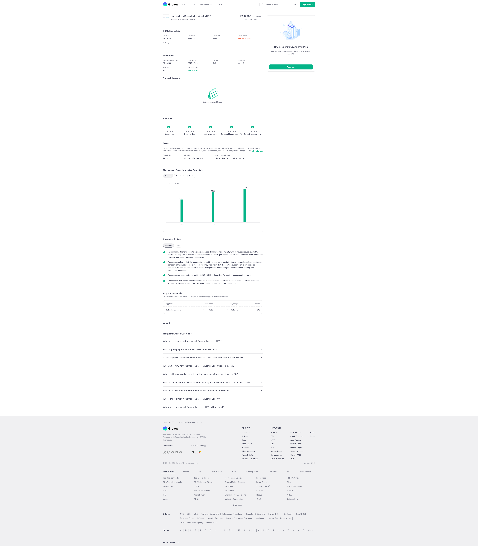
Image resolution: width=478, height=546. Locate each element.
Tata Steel (229, 486)
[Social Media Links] (164, 452)
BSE (188, 514)
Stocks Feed (261, 478)
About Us (246, 432)
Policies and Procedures (232, 514)
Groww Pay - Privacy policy (191, 522)
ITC (164, 495)
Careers (245, 447)
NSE (182, 514)
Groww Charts (296, 443)
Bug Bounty (260, 518)
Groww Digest (296, 447)
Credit (312, 436)
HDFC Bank (292, 490)
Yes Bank (259, 490)
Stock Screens (296, 436)
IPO (272, 447)
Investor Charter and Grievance (239, 518)
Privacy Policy (274, 514)
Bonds (312, 432)
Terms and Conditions (210, 514)
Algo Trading (295, 440)
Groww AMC (295, 455)
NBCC (258, 499)
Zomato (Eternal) (263, 486)
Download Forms (187, 518)
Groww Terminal (277, 458)
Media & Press (248, 443)
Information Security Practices (210, 518)
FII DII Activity (293, 478)
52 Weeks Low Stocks (203, 482)
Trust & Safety (248, 455)
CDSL (196, 499)
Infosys (259, 495)
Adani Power (199, 495)
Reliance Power (293, 499)
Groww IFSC (211, 522)
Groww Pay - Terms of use (280, 518)
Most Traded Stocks (233, 478)
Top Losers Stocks (202, 478)
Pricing (245, 436)
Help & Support (248, 451)
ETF (272, 443)
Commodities (276, 455)
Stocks (274, 432)
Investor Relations (250, 458)
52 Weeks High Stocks (172, 482)
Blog (244, 440)
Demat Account (297, 451)
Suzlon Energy (262, 482)
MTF (273, 440)
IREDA (196, 486)
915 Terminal (296, 432)
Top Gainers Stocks (171, 478)
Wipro (165, 499)
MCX (196, 514)
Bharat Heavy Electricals (235, 495)
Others (310, 530)
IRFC (289, 482)
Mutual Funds (276, 451)
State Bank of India (202, 490)
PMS (292, 458)
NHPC (165, 490)
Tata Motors (168, 486)
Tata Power (229, 490)
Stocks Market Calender (235, 482)
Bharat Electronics (294, 486)
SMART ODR (301, 514)
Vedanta (290, 495)
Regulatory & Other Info (255, 514)
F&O (272, 436)
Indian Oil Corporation (234, 499)
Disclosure (288, 514)
